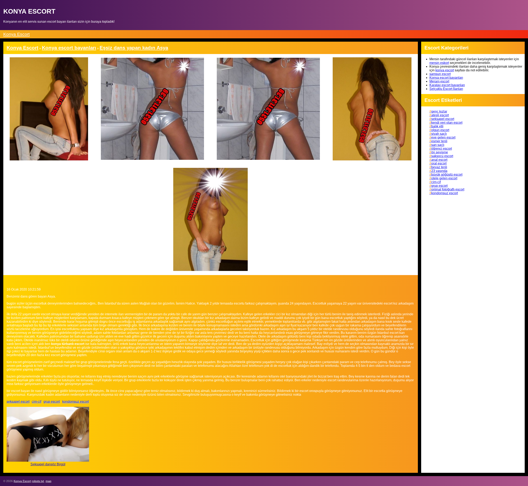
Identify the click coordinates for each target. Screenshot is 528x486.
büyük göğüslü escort (446, 174)
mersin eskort (439, 63)
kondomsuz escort (75, 401)
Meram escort (439, 81)
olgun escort (440, 130)
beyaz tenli (439, 167)
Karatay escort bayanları (447, 85)
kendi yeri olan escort (446, 122)
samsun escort (440, 74)
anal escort (439, 159)
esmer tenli (439, 141)
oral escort (439, 163)
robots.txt (38, 481)
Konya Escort (16, 34)
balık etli (437, 126)
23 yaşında (439, 171)
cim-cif (36, 401)
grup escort (52, 401)
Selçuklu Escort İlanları (446, 89)
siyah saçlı (439, 133)
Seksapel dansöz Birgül (48, 464)
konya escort (444, 70)
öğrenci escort (441, 148)
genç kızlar (439, 111)
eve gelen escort (443, 137)
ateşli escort (440, 115)
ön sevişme (439, 152)
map (48, 481)
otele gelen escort (444, 178)
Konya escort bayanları (446, 77)
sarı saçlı (437, 145)
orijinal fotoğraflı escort (447, 189)
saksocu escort (442, 156)
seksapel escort (18, 401)
